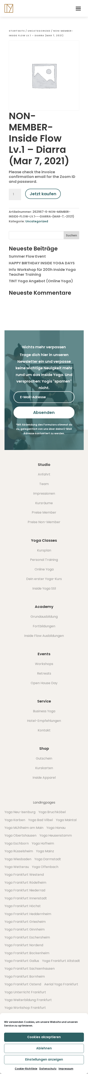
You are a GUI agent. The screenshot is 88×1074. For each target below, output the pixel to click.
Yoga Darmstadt (47, 859)
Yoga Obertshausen (20, 835)
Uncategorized (39, 30)
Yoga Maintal (66, 820)
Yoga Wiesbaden (18, 859)
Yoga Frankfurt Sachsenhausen (30, 968)
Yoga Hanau (55, 827)
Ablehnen (44, 1048)
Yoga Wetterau (17, 866)
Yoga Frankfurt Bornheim (25, 976)
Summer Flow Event (27, 256)
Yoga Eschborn (17, 843)
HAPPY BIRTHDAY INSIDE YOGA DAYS (42, 263)
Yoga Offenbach (45, 866)
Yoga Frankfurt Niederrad (25, 890)
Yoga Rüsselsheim (19, 851)
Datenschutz (47, 1068)
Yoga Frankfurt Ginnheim (25, 929)
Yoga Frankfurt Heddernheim (28, 914)
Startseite (17, 30)
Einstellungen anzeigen (44, 1059)
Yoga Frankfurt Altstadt (61, 960)
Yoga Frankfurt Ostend (23, 984)
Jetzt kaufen (43, 194)
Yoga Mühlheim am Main (24, 827)
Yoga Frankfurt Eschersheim (27, 937)
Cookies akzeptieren (44, 1037)
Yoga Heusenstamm (55, 835)
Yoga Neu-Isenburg (20, 812)
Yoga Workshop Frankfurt (25, 1007)
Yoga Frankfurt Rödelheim (25, 882)
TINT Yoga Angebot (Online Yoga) (41, 280)
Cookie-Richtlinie (26, 1068)
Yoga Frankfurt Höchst (23, 906)
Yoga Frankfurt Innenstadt (26, 898)
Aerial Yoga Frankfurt (61, 984)
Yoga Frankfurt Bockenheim (27, 953)
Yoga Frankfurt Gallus (22, 960)
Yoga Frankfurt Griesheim (25, 921)
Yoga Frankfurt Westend (24, 874)
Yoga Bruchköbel (52, 812)
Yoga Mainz (45, 851)
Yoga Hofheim (43, 843)
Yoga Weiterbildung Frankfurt (28, 1000)
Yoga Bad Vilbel (40, 820)
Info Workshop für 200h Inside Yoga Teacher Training (42, 272)
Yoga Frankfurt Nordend (24, 945)
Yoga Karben (15, 820)
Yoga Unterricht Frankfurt (25, 992)
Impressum (66, 1068)
